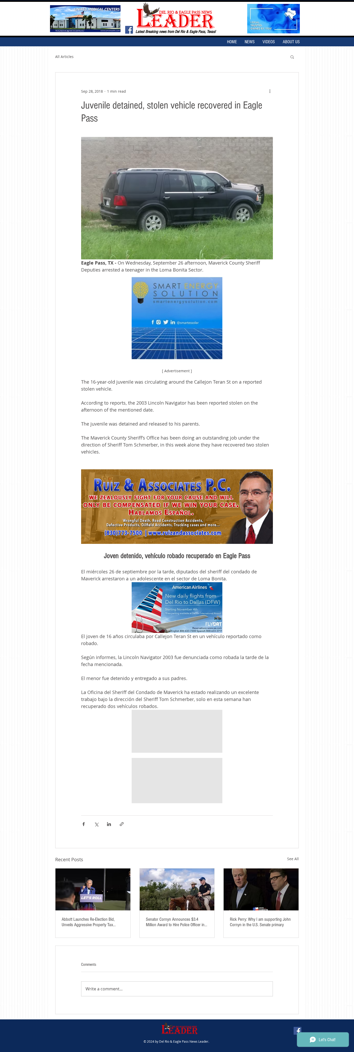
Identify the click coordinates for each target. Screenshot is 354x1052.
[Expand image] (177, 731)
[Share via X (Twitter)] (96, 824)
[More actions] (270, 91)
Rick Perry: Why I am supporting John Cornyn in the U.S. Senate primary (260, 922)
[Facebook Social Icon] (129, 30)
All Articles (64, 56)
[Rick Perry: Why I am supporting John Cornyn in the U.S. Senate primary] (261, 889)
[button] (292, 57)
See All (293, 858)
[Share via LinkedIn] (109, 824)
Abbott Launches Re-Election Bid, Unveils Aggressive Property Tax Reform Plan (88, 922)
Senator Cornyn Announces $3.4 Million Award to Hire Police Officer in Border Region (175, 922)
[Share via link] (121, 824)
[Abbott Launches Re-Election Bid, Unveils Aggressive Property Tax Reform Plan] (92, 889)
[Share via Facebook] (83, 824)
